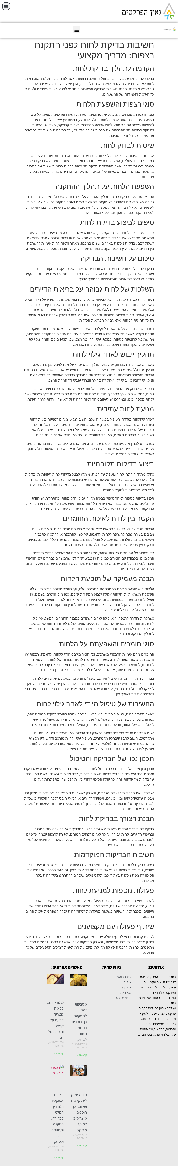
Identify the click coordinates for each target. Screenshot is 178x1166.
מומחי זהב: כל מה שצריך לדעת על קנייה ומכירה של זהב (55, 1020)
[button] (6, 6)
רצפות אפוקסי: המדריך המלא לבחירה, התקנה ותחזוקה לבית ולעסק (57, 1118)
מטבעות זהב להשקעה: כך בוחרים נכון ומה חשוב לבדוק (79, 1022)
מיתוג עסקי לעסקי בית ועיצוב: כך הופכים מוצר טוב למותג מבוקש (78, 1112)
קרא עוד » (82, 1055)
